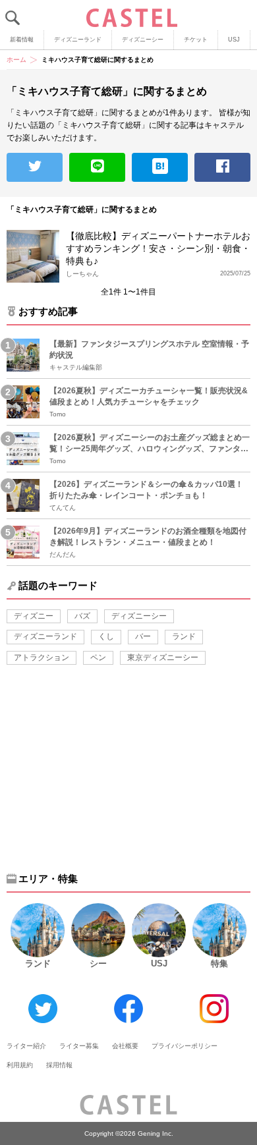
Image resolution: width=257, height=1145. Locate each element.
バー (143, 636)
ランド (184, 636)
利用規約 (20, 1065)
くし (106, 636)
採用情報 (59, 1065)
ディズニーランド (77, 39)
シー (98, 963)
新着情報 (22, 39)
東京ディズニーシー (162, 657)
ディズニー (33, 616)
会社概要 (125, 1045)
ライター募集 (79, 1045)
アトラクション (41, 657)
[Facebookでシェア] (222, 167)
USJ (234, 39)
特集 (219, 963)
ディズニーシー (142, 39)
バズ (82, 616)
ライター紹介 (26, 1045)
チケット (196, 39)
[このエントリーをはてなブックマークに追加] (160, 167)
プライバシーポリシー (184, 1045)
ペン (98, 657)
